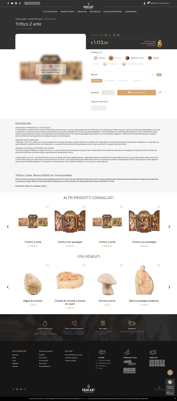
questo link (84, 399)
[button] (8, 226)
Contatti (41, 355)
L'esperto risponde (71, 358)
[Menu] (173, 380)
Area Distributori (44, 366)
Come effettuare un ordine (73, 355)
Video (14, 358)
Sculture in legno (70, 361)
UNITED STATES (160, 3)
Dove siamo (43, 358)
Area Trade (42, 363)
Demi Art (15, 355)
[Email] (118, 35)
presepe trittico (50, 19)
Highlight (15, 363)
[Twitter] (110, 35)
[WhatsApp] (102, 35)
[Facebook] (106, 35)
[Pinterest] (114, 35)
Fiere (14, 361)
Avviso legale (43, 361)
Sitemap (15, 366)
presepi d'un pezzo (35, 19)
